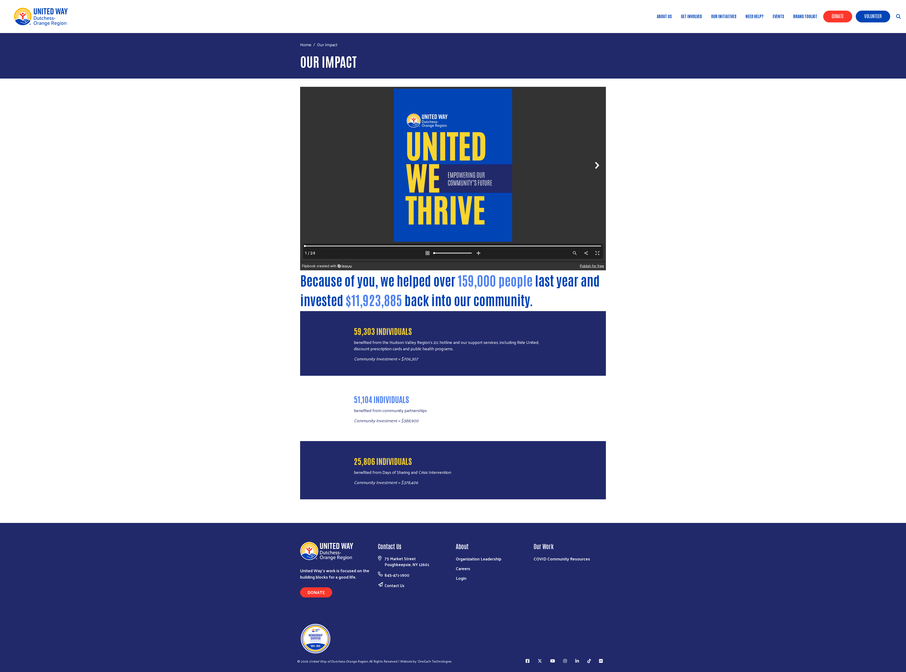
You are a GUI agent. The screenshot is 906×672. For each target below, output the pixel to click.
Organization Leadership (478, 558)
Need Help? (754, 16)
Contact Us (394, 585)
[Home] (42, 16)
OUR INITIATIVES (723, 16)
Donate (838, 16)
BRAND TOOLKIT (805, 16)
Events (778, 16)
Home (305, 44)
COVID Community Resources (562, 558)
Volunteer (873, 16)
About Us (664, 16)
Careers (463, 568)
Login (461, 578)
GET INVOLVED (691, 16)
